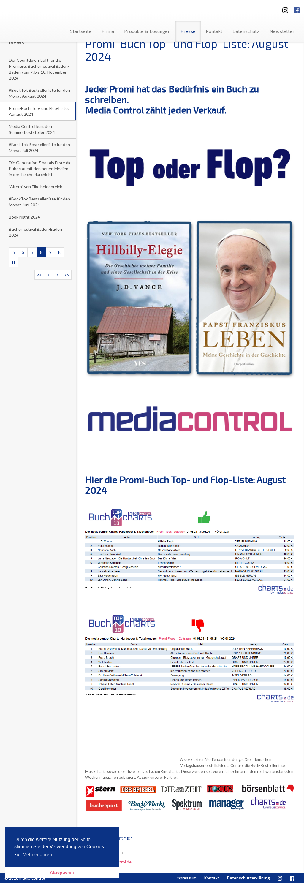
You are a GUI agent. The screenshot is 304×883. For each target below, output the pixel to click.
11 (13, 262)
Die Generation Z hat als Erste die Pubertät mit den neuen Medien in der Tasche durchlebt (40, 168)
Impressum (186, 877)
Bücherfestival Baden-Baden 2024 (35, 232)
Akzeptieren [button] (62, 872)
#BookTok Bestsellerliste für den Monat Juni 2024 (39, 201)
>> (66, 274)
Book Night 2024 (24, 216)
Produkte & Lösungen (147, 31)
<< (39, 274)
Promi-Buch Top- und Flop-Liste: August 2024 (39, 111)
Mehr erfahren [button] (37, 854)
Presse (188, 31)
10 (60, 252)
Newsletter (282, 31)
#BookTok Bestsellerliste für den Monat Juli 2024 (39, 147)
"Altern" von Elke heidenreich (35, 186)
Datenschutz (245, 31)
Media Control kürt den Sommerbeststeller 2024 (32, 129)
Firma (108, 31)
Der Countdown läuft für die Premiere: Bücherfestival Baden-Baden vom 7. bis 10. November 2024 (39, 69)
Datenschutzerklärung (248, 877)
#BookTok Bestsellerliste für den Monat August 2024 (39, 93)
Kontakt (214, 31)
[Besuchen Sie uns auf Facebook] (296, 8)
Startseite (80, 31)
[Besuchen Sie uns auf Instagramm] (283, 8)
